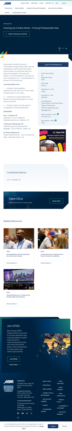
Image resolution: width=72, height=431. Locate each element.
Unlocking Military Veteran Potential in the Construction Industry (18, 255)
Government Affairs (19, 12)
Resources (8, 8)
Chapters (34, 3)
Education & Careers (55, 8)
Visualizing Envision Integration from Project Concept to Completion (52, 255)
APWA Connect (60, 388)
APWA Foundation (61, 395)
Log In (64, 3)
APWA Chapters (60, 382)
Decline (64, 426)
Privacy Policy (60, 401)
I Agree (53, 426)
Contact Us (49, 3)
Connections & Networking (36, 8)
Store (41, 3)
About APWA (25, 3)
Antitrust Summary (61, 413)
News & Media (19, 8)
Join (56, 3)
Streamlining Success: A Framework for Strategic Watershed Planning (18, 296)
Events (7, 12)
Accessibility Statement (62, 407)
